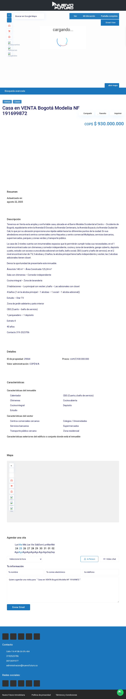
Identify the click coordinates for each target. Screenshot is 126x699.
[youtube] (29, 683)
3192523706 (12, 656)
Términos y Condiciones (66, 695)
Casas (17, 102)
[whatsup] (13, 683)
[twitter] (13, 636)
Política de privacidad (41, 695)
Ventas (7, 102)
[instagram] (37, 636)
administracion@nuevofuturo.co (22, 665)
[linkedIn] (21, 636)
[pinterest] (29, 636)
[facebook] (5, 636)
